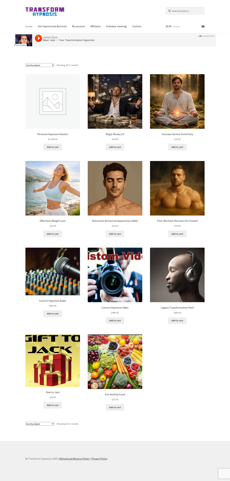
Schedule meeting (116, 26)
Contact (137, 26)
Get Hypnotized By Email (52, 26)
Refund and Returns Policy (74, 458)
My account (78, 26)
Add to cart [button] (53, 147)
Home (28, 26)
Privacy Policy (99, 458)
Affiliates (95, 26)
